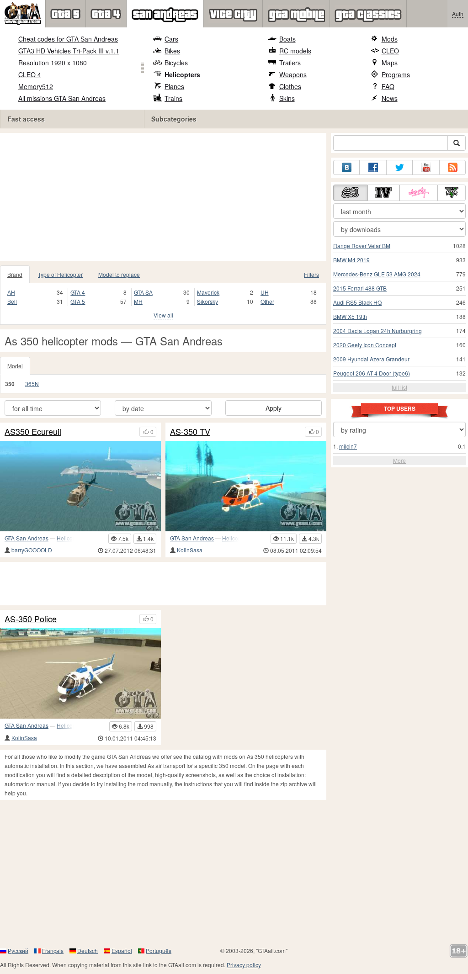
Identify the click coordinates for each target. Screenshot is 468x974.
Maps (390, 62)
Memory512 (35, 86)
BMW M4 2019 (351, 260)
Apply (274, 408)
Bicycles (176, 62)
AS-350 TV (190, 431)
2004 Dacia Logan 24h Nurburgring (377, 330)
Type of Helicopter (60, 274)
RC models (295, 50)
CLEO (390, 50)
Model (15, 366)
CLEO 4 (29, 74)
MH (138, 301)
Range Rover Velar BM (361, 245)
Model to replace (119, 274)
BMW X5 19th (350, 316)
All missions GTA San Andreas (62, 98)
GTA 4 (77, 292)
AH (11, 292)
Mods (390, 38)
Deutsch (87, 950)
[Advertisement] (163, 197)
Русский (18, 950)
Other (267, 301)
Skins (287, 98)
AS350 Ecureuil (33, 431)
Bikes (172, 50)
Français (53, 950)
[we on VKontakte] (346, 167)
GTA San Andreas (26, 538)
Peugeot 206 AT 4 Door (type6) (371, 373)
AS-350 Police (31, 619)
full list (399, 387)
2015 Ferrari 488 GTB (360, 288)
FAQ (388, 86)
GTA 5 (77, 301)
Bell (12, 301)
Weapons (293, 74)
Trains (173, 98)
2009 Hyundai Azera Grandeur (371, 359)
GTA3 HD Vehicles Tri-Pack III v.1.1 (68, 50)
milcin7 (348, 446)
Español (122, 950)
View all (163, 315)
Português (158, 950)
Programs (396, 74)
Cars (171, 38)
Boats (287, 38)
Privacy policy (244, 965)
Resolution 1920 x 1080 (52, 62)
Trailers (290, 62)
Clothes (290, 86)
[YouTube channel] (426, 167)
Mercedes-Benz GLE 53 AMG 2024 (376, 274)
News (390, 98)
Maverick (208, 292)
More (399, 460)
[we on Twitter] (399, 167)
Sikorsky (207, 301)
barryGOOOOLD (31, 550)
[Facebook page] (373, 167)
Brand (14, 274)
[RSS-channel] (452, 167)
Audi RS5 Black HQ (357, 302)
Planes (174, 86)
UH (265, 292)
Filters (311, 274)
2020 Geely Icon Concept (364, 345)
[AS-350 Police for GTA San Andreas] (80, 673)
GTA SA (143, 292)
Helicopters (182, 74)
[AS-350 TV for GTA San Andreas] (245, 486)
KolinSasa (189, 550)
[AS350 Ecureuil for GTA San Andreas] (80, 486)
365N (32, 383)
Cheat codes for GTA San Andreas (68, 38)
